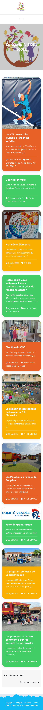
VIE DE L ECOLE (18, 201)
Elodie (26, 362)
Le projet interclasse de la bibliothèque (20, 573)
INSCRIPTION (30, 308)
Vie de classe (26, 163)
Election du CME (15, 347)
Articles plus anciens (14, 675)
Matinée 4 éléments (18, 244)
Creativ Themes (31, 705)
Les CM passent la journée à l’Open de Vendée (17, 138)
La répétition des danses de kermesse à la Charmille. (21, 412)
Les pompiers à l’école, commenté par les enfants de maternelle (19, 640)
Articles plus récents (28, 682)
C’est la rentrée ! (16, 179)
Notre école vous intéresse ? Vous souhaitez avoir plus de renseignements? (20, 284)
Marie (17, 163)
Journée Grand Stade (19, 524)
